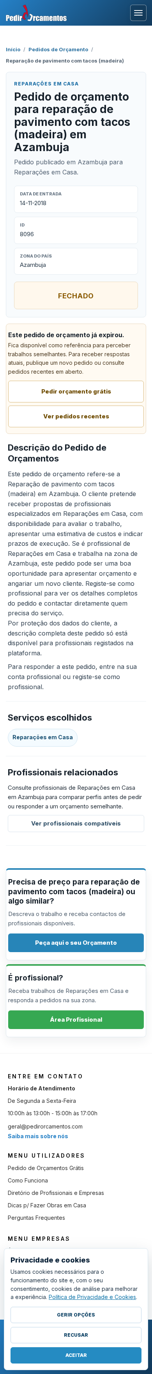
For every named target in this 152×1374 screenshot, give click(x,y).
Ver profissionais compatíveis (76, 823)
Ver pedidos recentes (76, 416)
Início (13, 49)
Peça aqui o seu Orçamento (76, 942)
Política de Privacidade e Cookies (92, 1297)
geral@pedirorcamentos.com (45, 1126)
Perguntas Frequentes (36, 1217)
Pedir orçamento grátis (76, 391)
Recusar (76, 1335)
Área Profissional (76, 1019)
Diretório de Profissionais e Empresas (56, 1192)
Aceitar (76, 1355)
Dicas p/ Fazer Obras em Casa (47, 1205)
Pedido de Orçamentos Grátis (46, 1168)
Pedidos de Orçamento (58, 49)
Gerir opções (76, 1315)
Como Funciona (28, 1180)
